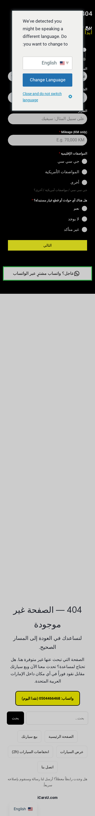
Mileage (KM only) (73, 132)
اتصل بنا (47, 767)
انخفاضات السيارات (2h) (30, 752)
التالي (47, 245)
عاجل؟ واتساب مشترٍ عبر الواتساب (43, 273)
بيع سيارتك (29, 736)
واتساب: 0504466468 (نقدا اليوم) (48, 698)
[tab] (84, 49)
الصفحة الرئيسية (61, 736)
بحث (15, 718)
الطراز (81, 111)
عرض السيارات (71, 752)
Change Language (47, 79)
